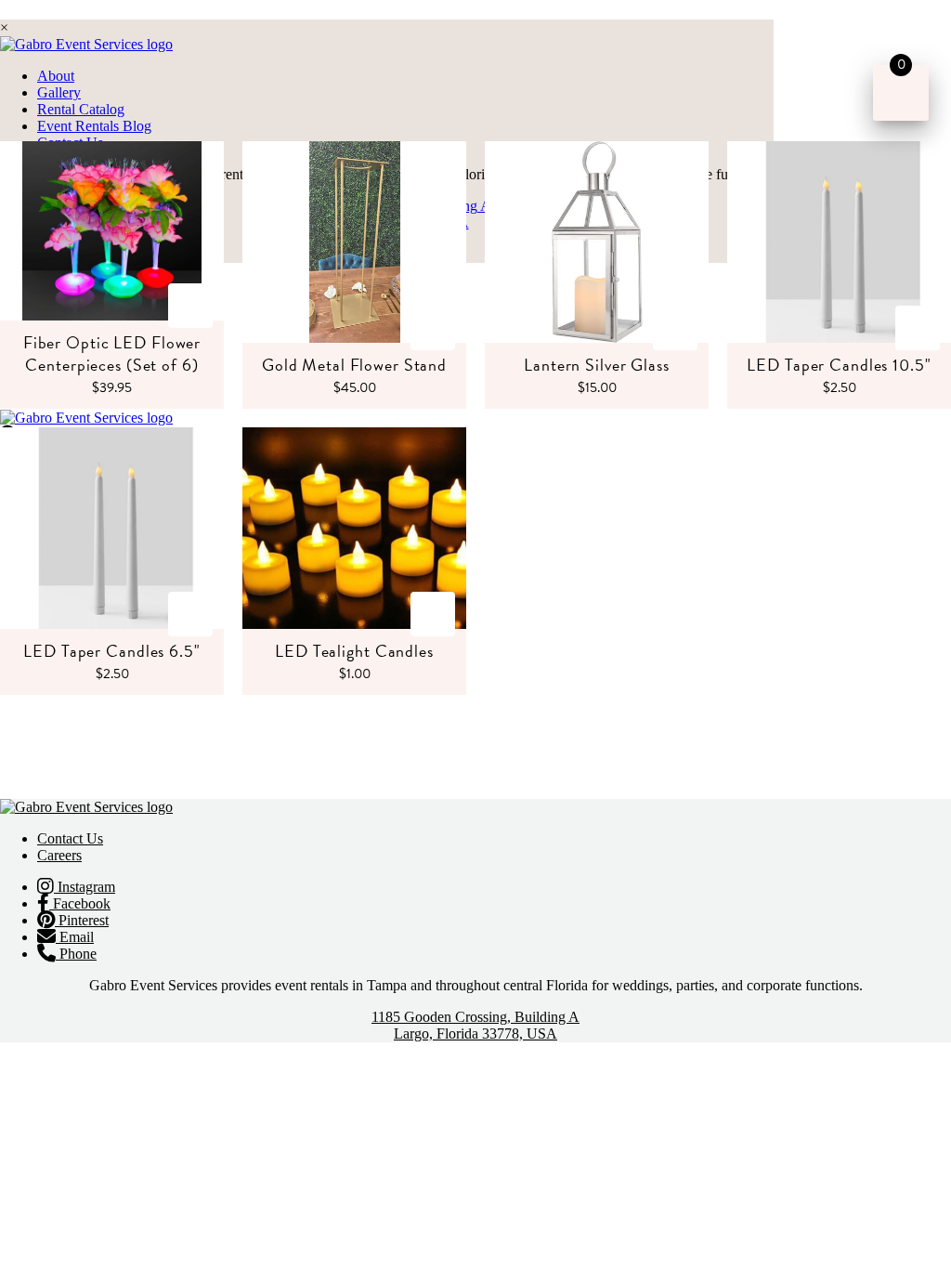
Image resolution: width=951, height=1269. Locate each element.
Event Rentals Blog (94, 126)
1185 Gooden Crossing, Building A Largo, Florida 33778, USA (475, 1025)
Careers (59, 855)
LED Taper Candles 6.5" (111, 650)
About (55, 76)
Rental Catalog (80, 109)
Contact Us (70, 838)
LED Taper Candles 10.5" (839, 364)
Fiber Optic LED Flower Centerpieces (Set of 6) (112, 354)
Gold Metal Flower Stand (354, 364)
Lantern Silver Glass (597, 364)
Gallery (59, 92)
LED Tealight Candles (354, 650)
